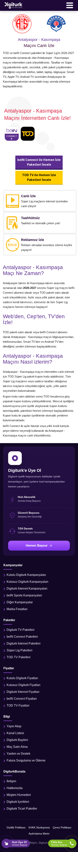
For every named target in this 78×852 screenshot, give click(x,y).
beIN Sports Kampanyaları (24, 595)
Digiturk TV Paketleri (20, 629)
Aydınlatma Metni (39, 833)
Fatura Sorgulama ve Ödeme (26, 760)
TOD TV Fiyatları (18, 705)
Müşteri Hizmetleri (19, 794)
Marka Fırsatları (17, 609)
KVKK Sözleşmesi (39, 827)
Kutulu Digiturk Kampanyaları (26, 574)
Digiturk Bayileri (17, 740)
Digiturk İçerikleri (18, 801)
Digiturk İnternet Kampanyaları (27, 588)
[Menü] (69, 5)
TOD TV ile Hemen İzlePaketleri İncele (39, 177)
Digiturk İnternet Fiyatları (23, 691)
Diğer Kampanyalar (20, 602)
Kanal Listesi (15, 733)
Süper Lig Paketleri (19, 650)
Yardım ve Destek (18, 753)
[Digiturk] (13, 5)
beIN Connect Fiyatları (22, 698)
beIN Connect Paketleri (22, 636)
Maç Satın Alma (17, 746)
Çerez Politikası (62, 827)
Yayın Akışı (14, 726)
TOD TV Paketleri (18, 657)
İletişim (11, 781)
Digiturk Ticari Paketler (22, 808)
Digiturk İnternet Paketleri (24, 643)
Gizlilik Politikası (16, 827)
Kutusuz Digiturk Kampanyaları (27, 581)
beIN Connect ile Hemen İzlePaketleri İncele (39, 162)
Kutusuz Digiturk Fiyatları (23, 685)
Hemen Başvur (37, 545)
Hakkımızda (15, 788)
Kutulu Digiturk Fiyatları (22, 678)
